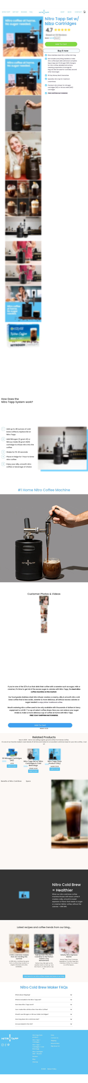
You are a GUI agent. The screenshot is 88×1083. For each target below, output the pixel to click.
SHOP (62, 12)
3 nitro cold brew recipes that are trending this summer (19, 957)
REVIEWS (24, 12)
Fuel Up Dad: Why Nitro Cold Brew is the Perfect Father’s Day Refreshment (44, 957)
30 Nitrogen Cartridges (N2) (12, 759)
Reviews (35, 1056)
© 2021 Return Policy (48, 1069)
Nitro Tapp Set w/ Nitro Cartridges (62, 21)
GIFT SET (15, 12)
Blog (33, 1059)
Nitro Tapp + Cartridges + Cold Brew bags (38, 1047)
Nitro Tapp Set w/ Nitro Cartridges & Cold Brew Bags (33, 763)
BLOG (69, 12)
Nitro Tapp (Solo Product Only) (55, 762)
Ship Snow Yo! (55, 1046)
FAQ (30, 12)
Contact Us (54, 1038)
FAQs (52, 1035)
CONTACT (78, 12)
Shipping (53, 1040)
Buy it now (63, 50)
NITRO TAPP (6, 12)
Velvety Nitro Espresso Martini (69, 956)
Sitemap (35, 1062)
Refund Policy (55, 1043)
